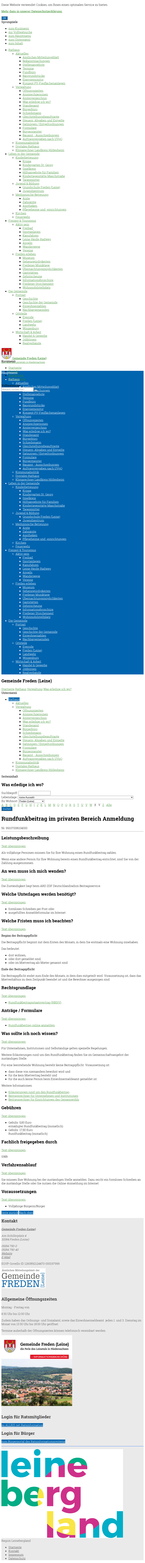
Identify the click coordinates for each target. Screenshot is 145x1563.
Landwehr (29, 324)
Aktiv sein (22, 224)
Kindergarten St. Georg (38, 165)
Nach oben (26, 1212)
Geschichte (30, 298)
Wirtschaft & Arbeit (28, 332)
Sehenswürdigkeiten (36, 261)
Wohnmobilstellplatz (36, 287)
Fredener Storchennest (38, 284)
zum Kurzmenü (18, 28)
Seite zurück (9, 1212)
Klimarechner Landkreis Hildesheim (40, 150)
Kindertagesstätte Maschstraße (44, 176)
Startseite (15, 368)
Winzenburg (31, 328)
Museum (28, 258)
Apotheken (30, 206)
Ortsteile (21, 313)
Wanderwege (31, 246)
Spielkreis (29, 168)
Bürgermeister (32, 131)
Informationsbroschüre (38, 280)
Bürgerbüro (30, 109)
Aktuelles (22, 53)
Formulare (30, 128)
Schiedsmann (32, 113)
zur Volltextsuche (20, 32)
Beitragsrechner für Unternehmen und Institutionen (43, 1096)
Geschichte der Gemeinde (40, 302)
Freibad (28, 228)
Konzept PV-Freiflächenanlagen (44, 83)
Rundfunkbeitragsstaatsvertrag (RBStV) (34, 1002)
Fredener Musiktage (36, 265)
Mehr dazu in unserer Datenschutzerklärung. (31, 11)
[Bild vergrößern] (62, 1537)
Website (6, 1253)
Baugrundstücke (34, 76)
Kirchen (21, 213)
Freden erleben (26, 254)
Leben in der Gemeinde (24, 154)
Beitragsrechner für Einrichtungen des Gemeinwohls (43, 1099)
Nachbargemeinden (36, 310)
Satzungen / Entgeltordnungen (43, 124)
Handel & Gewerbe (35, 336)
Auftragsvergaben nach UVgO (42, 139)
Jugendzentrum (33, 191)
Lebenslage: (9, 797)
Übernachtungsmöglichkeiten (43, 269)
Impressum (16, 375)
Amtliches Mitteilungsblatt (41, 57)
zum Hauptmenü (19, 36)
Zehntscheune (32, 276)
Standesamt (31, 105)
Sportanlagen (31, 232)
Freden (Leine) (32, 321)
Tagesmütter (31, 180)
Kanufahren (31, 235)
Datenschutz (16, 1558)
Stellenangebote (34, 64)
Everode (28, 317)
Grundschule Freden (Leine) (41, 187)
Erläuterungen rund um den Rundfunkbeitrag (38, 1092)
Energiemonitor (33, 79)
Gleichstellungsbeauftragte (41, 116)
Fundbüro (29, 72)
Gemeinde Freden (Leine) (18, 1229)
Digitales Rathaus (27, 146)
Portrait (21, 295)
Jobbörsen (29, 339)
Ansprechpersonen (35, 94)
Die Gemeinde (17, 291)
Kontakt (13, 1551)
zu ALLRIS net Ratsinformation (22, 1425)
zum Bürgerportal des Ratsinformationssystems (33, 1441)
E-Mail (5, 1257)
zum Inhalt (15, 43)
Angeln (27, 243)
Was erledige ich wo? (37, 102)
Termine (28, 68)
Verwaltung (23, 87)
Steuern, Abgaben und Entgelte (43, 120)
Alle (109, 805)
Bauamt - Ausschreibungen (41, 135)
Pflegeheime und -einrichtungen (44, 209)
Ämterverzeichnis (35, 98)
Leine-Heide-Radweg (37, 239)
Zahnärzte (29, 202)
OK (4, 18)
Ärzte (26, 198)
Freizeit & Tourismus (22, 220)
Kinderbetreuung (27, 157)
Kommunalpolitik (27, 142)
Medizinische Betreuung (32, 194)
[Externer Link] (72, 1278)
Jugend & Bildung (27, 183)
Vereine (28, 250)
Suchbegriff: (9, 793)
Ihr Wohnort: (9, 801)
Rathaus (14, 50)
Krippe (27, 161)
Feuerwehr (23, 217)
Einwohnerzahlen (34, 306)
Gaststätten (30, 272)
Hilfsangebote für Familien (41, 172)
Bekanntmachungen (36, 61)
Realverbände (32, 343)
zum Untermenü (19, 39)
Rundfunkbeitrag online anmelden (31, 1025)
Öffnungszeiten (33, 90)
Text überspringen (13, 846)
